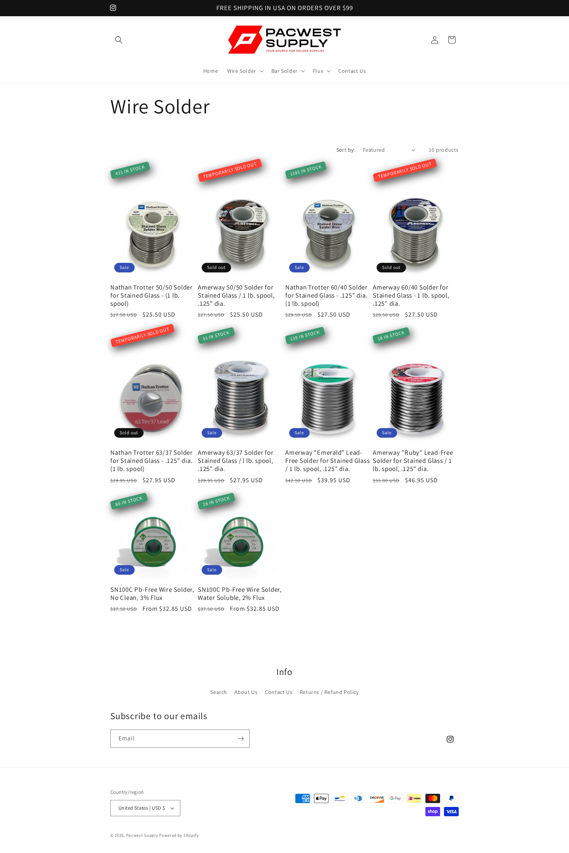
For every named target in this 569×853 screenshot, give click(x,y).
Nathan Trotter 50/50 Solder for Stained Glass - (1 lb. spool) (151, 295)
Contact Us (278, 692)
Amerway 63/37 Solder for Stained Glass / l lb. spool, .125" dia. (236, 461)
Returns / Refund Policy (329, 692)
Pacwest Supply (142, 835)
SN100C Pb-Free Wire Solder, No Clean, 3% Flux (152, 594)
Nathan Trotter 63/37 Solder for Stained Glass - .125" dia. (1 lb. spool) (151, 461)
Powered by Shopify (179, 835)
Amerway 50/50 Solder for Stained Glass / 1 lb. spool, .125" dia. (236, 295)
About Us (246, 692)
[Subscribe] (240, 739)
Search (218, 692)
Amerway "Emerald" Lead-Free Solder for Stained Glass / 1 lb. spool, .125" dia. (327, 461)
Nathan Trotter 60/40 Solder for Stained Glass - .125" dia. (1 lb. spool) (326, 295)
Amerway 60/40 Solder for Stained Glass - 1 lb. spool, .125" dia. (411, 295)
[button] (118, 39)
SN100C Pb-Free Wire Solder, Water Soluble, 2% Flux (240, 594)
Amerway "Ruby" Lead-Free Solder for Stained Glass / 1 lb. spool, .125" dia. (413, 461)
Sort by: (345, 149)
